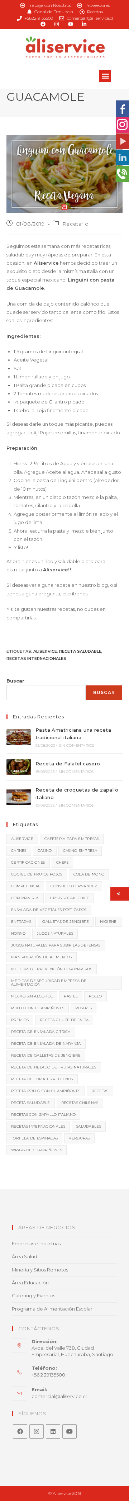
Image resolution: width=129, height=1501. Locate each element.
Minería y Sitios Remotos (40, 1270)
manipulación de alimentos (41, 957)
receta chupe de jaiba (64, 1020)
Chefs (62, 862)
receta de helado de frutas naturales (53, 1067)
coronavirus (25, 898)
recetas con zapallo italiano (43, 1114)
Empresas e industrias (36, 1243)
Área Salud (24, 1256)
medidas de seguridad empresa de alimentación (48, 982)
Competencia (25, 886)
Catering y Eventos (33, 1295)
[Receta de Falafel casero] (18, 767)
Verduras (79, 1138)
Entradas (21, 921)
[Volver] (120, 894)
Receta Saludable (80, 651)
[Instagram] (36, 1431)
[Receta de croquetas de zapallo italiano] (18, 797)
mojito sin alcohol (32, 996)
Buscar (15, 681)
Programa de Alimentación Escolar (52, 1309)
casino (45, 850)
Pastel (71, 996)
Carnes (19, 850)
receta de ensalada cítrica (41, 1031)
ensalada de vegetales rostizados (49, 909)
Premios (20, 1020)
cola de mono (89, 874)
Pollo (95, 996)
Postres (83, 1008)
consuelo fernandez (74, 886)
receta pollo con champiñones (45, 1091)
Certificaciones (28, 862)
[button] (105, 76)
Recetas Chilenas (80, 1102)
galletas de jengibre (65, 921)
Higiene (108, 921)
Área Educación (30, 1282)
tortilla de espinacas (34, 1138)
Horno (18, 933)
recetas (99, 1091)
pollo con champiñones (37, 1008)
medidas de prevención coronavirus (51, 969)
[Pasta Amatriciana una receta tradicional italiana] (18, 737)
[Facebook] (20, 1431)
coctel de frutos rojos (36, 874)
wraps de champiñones (36, 1150)
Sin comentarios (76, 745)
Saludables (88, 1126)
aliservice (45, 651)
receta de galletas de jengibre (46, 1055)
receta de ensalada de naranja (46, 1043)
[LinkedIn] (53, 1431)
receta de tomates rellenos (42, 1079)
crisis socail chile (69, 898)
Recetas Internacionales (36, 658)
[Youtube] (69, 1431)
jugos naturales (55, 933)
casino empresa (80, 850)
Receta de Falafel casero (67, 763)
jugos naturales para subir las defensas (56, 945)
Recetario (75, 224)
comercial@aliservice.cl (59, 1396)
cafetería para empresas (71, 838)
